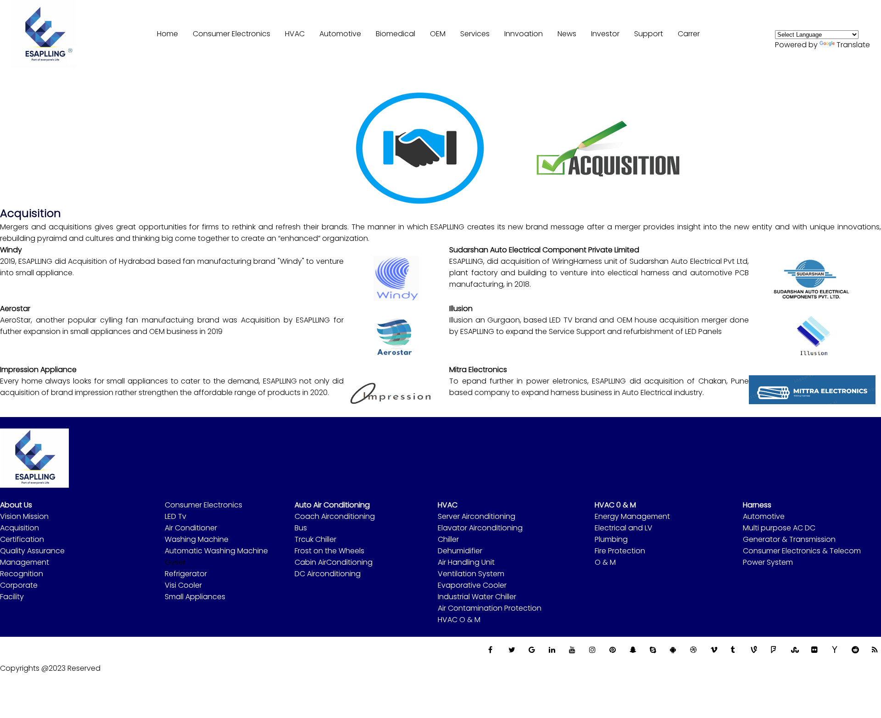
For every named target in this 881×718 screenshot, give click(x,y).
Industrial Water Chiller (477, 596)
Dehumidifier (460, 550)
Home (167, 33)
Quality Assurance (32, 550)
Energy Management (632, 516)
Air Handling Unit (466, 562)
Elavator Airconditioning (480, 528)
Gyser (175, 562)
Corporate (19, 585)
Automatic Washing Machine (216, 550)
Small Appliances (195, 596)
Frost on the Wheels (329, 550)
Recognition (21, 573)
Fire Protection (620, 550)
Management (24, 562)
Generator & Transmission (789, 539)
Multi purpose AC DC (779, 528)
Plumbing (611, 539)
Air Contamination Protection (489, 608)
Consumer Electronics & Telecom (802, 550)
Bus (301, 528)
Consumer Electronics (203, 505)
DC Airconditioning (328, 573)
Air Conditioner (191, 528)
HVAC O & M (459, 619)
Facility (12, 596)
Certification (22, 539)
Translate (853, 44)
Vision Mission (24, 516)
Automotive (764, 516)
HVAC (295, 33)
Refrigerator (186, 573)
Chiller (448, 539)
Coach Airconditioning (335, 516)
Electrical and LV (623, 528)
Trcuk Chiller (315, 539)
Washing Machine (197, 539)
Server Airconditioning (476, 516)
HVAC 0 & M (615, 505)
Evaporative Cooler (472, 585)
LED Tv (175, 516)
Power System (768, 562)
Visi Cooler (183, 585)
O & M (605, 562)
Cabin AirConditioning (334, 562)
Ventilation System (471, 573)
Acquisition (19, 528)
